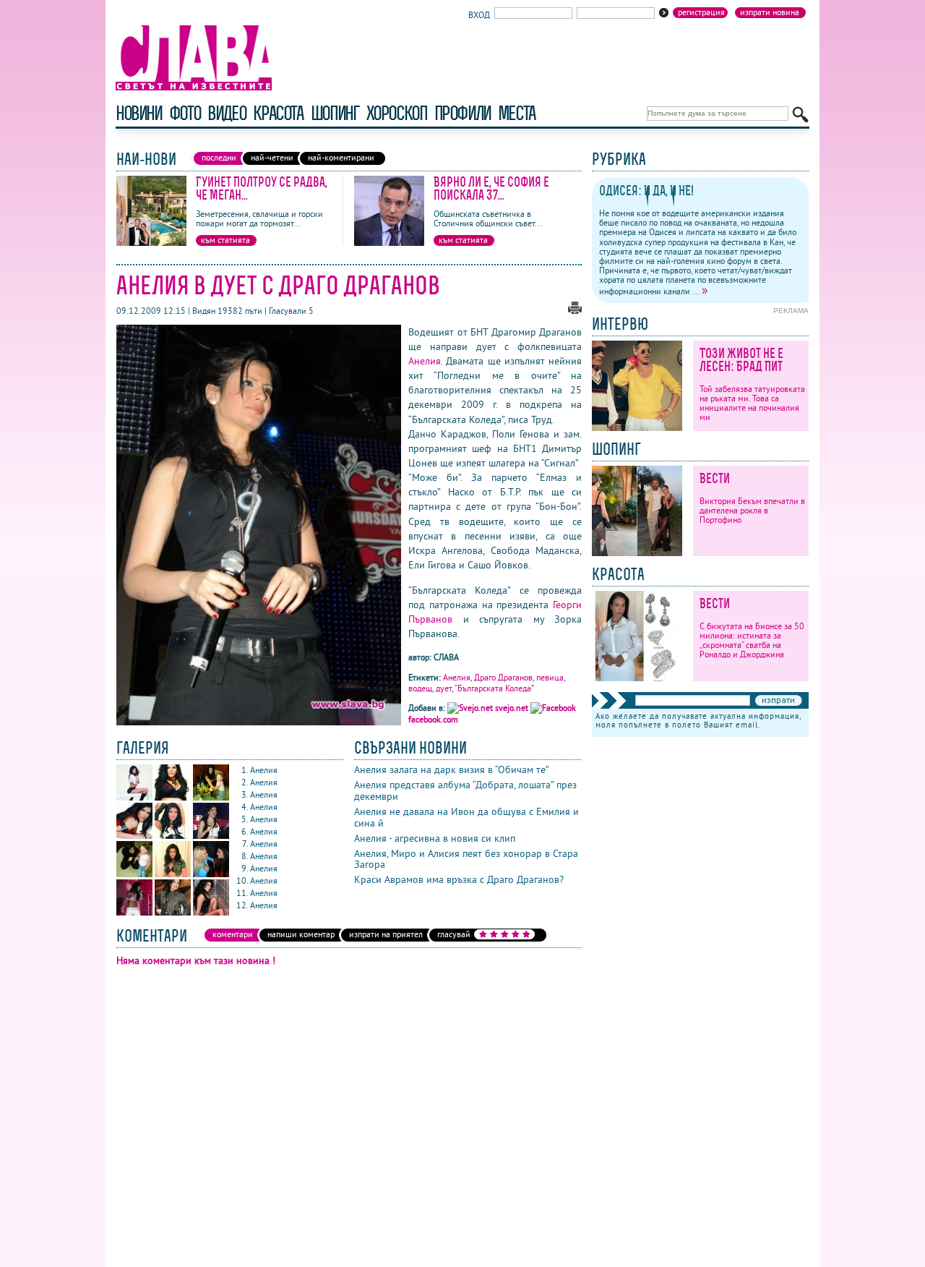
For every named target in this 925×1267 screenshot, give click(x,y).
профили (462, 113)
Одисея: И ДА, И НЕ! (646, 190)
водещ (420, 688)
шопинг (335, 113)
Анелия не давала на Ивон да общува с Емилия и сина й (466, 817)
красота (278, 113)
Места (516, 113)
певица (550, 677)
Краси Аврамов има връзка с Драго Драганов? (459, 879)
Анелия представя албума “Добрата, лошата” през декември (465, 790)
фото (185, 113)
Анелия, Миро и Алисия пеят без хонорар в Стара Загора (466, 859)
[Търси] (800, 114)
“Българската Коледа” (494, 688)
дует (444, 688)
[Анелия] (135, 797)
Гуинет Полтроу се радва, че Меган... (261, 188)
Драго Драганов (503, 677)
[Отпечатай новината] (575, 310)
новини (139, 113)
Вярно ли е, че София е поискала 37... (491, 188)
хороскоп (396, 113)
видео (226, 113)
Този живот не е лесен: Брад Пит (741, 360)
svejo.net (511, 707)
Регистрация (701, 12)
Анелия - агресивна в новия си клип (434, 838)
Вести (715, 478)
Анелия (424, 360)
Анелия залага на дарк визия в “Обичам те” (451, 769)
